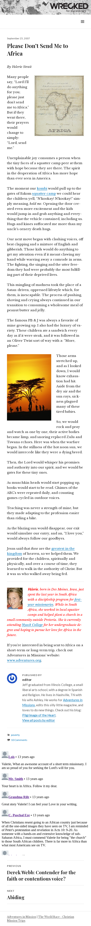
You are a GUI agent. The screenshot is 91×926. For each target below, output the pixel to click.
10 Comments (19, 740)
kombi (42, 188)
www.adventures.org (24, 660)
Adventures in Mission (21, 916)
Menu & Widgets (82, 26)
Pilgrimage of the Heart (39, 715)
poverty (15, 734)
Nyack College (32, 625)
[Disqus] (45, 802)
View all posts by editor (38, 720)
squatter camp (44, 193)
